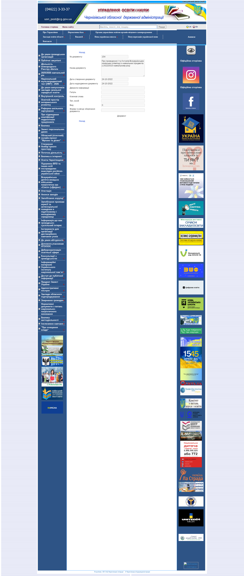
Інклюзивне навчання (53, 324)
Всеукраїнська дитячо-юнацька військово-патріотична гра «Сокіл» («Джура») (50, 182)
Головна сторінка (49, 27)
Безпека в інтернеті (51, 156)
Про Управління (50, 32)
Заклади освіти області (53, 37)
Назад (82, 52)
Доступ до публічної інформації (52, 277)
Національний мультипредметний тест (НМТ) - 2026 (51, 81)
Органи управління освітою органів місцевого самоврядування (123, 32)
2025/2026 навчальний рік (53, 74)
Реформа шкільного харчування (52, 109)
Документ (121, 116)
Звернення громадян (52, 300)
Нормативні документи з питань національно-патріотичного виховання (51, 309)
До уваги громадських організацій (53, 55)
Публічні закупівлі (51, 60)
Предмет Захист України (49, 283)
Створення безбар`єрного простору (48, 146)
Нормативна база (75, 32)
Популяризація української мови (143, 37)
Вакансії (79, 37)
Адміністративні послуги (50, 289)
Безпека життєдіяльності (50, 318)
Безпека (45, 125)
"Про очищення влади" (49, 328)
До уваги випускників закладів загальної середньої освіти (52, 90)
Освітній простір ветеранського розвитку (50, 102)
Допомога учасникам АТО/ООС (52, 245)
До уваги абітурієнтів (52, 240)
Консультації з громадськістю (49, 257)
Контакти (47, 41)
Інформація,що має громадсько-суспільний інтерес (51, 223)
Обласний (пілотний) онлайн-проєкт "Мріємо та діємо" (52, 138)
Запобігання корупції (52, 198)
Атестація (46, 191)
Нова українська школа (105, 37)
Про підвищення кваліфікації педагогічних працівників (50, 118)
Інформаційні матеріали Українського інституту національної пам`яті (52, 267)
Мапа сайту (68, 27)
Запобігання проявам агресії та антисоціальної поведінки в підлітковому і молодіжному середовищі (52, 209)
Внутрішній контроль (52, 96)
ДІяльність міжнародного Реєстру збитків (49, 66)
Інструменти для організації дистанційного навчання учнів (50, 233)
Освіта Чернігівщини (52, 160)
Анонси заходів (49, 194)
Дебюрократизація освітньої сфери (51, 251)
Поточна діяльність (51, 152)
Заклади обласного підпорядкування (51, 295)
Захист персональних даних (52, 130)
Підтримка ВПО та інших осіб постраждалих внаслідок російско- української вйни (52, 168)
